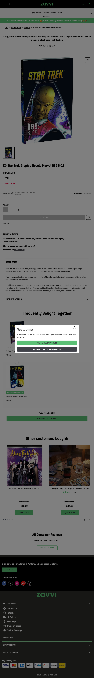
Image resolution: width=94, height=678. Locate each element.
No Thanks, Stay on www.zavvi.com (47, 349)
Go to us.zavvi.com (47, 343)
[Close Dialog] (74, 327)
